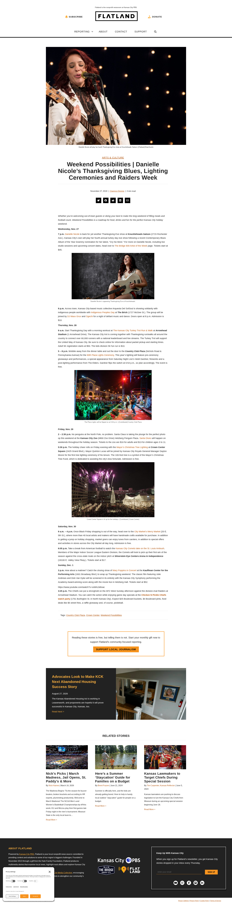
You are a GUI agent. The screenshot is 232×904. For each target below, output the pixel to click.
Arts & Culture (113, 157)
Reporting (82, 31)
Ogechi (89, 316)
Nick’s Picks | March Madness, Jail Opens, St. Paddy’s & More (66, 777)
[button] (92, 31)
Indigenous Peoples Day (103, 312)
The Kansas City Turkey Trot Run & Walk (133, 330)
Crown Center (92, 615)
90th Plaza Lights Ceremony (100, 355)
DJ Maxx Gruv (74, 316)
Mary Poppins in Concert (124, 570)
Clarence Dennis (117, 191)
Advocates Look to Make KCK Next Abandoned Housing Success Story (77, 682)
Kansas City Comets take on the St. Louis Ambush (140, 548)
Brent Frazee (103, 785)
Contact (121, 31)
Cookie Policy (204, 901)
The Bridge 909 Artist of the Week (131, 246)
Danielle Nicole (72, 234)
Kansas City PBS (26, 854)
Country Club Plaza (75, 615)
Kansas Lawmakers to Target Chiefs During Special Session (162, 777)
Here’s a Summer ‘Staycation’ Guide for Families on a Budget (112, 777)
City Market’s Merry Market (147, 531)
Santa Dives (145, 438)
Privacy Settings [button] (183, 901)
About (103, 31)
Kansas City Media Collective (59, 873)
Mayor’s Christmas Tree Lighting (132, 447)
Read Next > (58, 711)
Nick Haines (54, 785)
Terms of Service (215, 901)
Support (140, 31)
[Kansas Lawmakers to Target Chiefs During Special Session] (165, 757)
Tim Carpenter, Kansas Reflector (161, 785)
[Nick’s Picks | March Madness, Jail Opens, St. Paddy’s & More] (67, 757)
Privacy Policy (194, 901)
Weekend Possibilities (111, 615)
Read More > (51, 820)
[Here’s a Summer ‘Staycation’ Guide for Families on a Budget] (116, 757)
